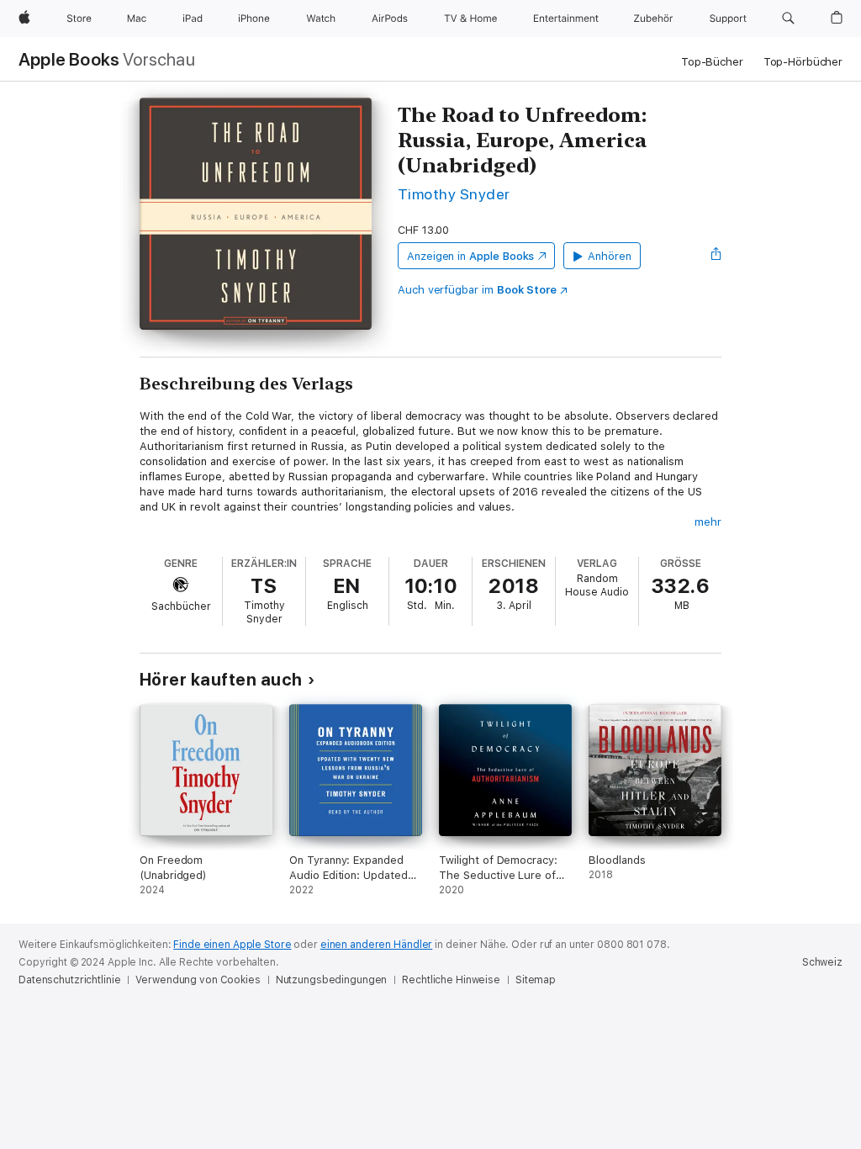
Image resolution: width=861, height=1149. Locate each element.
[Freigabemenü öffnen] (716, 256)
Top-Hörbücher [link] (803, 62)
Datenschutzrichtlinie (69, 980)
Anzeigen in (471, 256)
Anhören (609, 256)
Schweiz (822, 962)
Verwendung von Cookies (197, 980)
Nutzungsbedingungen (332, 980)
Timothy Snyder (454, 194)
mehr (708, 522)
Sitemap (535, 980)
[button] (788, 18)
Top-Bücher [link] (712, 62)
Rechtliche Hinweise (451, 980)
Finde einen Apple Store (232, 944)
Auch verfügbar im (477, 289)
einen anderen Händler (376, 944)
